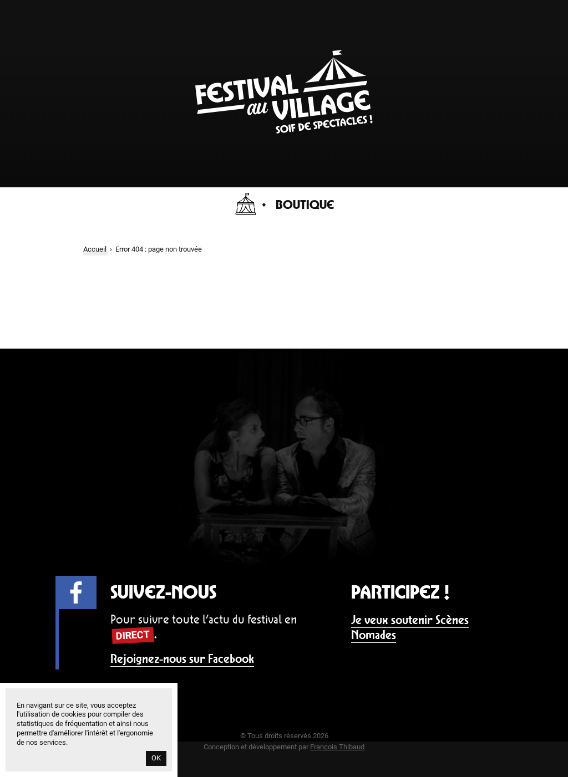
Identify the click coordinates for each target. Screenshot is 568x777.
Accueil (94, 249)
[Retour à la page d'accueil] (284, 130)
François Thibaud (337, 747)
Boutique (305, 204)
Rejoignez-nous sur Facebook (182, 658)
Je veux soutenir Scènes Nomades (410, 627)
